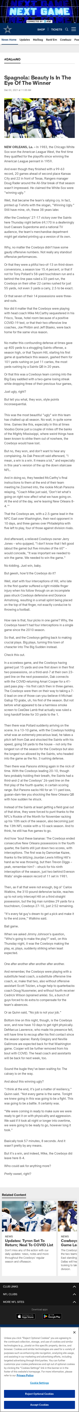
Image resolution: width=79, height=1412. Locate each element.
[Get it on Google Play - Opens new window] (52, 1318)
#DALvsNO (12, 59)
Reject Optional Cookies (39, 1393)
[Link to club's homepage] (7, 28)
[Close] (74, 1332)
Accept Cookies (39, 1404)
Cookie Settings (39, 1382)
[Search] (66, 29)
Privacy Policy (25, 1375)
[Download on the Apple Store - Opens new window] (25, 1317)
